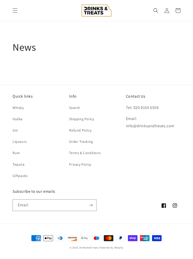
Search (74, 107)
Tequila (18, 164)
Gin (15, 130)
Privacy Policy (80, 164)
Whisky (18, 107)
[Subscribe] (90, 205)
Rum (16, 153)
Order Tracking (81, 141)
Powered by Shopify (111, 247)
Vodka (18, 119)
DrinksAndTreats (89, 247)
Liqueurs (20, 141)
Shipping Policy (81, 119)
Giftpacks (20, 175)
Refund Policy (80, 130)
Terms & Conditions (85, 153)
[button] (15, 10)
